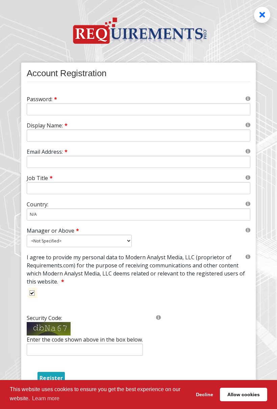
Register (51, 378)
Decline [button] (204, 394)
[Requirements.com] (138, 22)
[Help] (248, 98)
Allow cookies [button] (243, 394)
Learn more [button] (45, 398)
